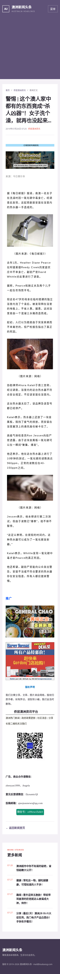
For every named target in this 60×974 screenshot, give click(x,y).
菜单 (53, 9)
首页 (8, 90)
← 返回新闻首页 (15, 828)
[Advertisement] (30, 49)
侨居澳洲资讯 (20, 90)
